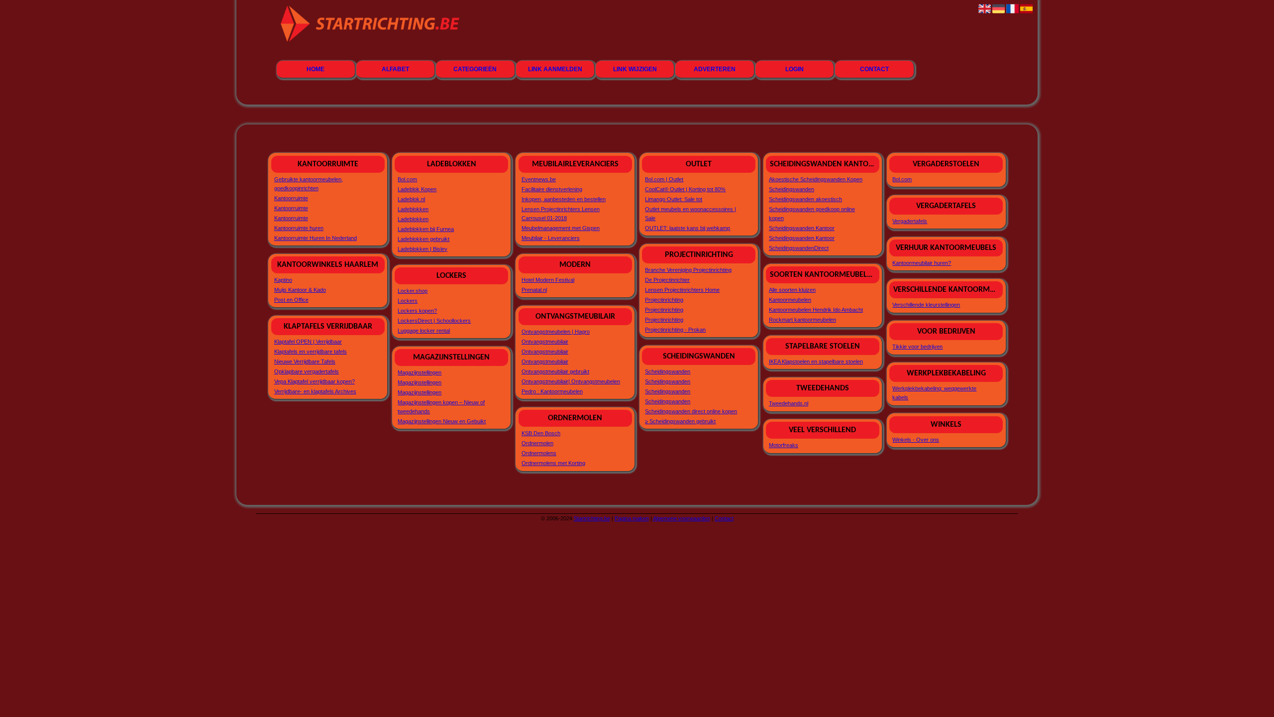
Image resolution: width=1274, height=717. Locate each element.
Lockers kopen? (417, 311)
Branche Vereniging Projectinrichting (688, 270)
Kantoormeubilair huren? (921, 263)
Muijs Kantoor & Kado (300, 290)
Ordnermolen (537, 443)
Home (315, 69)
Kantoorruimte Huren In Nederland (315, 238)
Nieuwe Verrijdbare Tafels (304, 361)
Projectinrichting (664, 300)
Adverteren (715, 69)
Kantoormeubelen (790, 300)
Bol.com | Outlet (664, 179)
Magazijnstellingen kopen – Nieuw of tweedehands (441, 406)
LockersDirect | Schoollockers (434, 321)
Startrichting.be (592, 518)
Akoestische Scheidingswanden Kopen (815, 179)
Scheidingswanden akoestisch (805, 199)
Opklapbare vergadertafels (306, 371)
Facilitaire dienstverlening (552, 189)
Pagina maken (632, 518)
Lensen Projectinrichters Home (682, 290)
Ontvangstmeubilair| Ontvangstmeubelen (571, 381)
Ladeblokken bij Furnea (426, 229)
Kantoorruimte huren (298, 228)
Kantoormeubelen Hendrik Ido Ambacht (816, 310)
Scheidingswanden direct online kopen (691, 411)
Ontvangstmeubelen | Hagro (556, 332)
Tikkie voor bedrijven (917, 347)
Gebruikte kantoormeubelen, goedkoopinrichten (308, 183)
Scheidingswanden (667, 371)
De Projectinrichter (667, 280)
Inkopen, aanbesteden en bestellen (564, 199)
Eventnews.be (539, 179)
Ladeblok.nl (411, 199)
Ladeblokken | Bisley (422, 249)
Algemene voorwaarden (681, 518)
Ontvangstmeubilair (545, 342)
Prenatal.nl (534, 290)
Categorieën (475, 69)
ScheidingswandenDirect (799, 248)
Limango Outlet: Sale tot (673, 199)
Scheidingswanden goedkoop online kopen (812, 213)
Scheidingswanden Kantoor (802, 228)
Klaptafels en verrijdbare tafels (310, 352)
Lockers (408, 301)
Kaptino (283, 280)
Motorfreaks (783, 445)
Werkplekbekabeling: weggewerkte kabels (934, 392)
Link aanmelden (555, 69)
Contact (874, 69)
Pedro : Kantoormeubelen (552, 391)
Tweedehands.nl (788, 403)
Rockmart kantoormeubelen (802, 320)
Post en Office (291, 300)
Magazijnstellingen (419, 372)
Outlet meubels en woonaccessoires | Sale (690, 213)
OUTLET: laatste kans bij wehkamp (687, 228)
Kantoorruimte (291, 198)
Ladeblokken (413, 209)
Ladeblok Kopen (417, 189)
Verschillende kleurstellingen (926, 305)
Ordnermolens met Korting (553, 463)
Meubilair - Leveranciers (551, 238)
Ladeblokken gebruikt (423, 239)
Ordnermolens (539, 453)
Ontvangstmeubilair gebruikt (555, 371)
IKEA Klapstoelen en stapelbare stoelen (816, 361)
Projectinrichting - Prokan (675, 330)
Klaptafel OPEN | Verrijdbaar (308, 342)
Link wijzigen (635, 69)
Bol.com (407, 179)
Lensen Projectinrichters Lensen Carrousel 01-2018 (561, 213)
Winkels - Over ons (915, 440)
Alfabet (395, 69)
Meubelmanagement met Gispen (561, 228)
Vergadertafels (909, 221)
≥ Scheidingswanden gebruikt (680, 421)
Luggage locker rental (424, 331)
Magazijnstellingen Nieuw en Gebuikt (442, 421)
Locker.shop (412, 291)
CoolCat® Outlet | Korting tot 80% (685, 189)
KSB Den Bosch (541, 433)
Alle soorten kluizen (792, 290)
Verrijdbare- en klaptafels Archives (315, 391)
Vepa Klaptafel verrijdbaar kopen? (314, 381)
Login (794, 69)
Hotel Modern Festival (548, 280)
